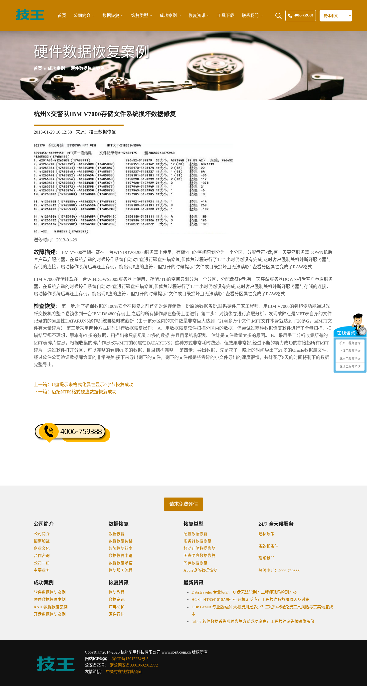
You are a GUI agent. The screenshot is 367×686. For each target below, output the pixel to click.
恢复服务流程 (121, 570)
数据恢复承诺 (121, 563)
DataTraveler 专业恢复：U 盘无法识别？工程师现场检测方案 (244, 592)
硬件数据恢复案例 (50, 599)
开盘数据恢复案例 (50, 614)
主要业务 (42, 570)
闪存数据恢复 (195, 563)
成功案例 (168, 15)
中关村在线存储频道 (124, 672)
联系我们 (250, 15)
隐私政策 (266, 534)
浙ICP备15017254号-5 (130, 659)
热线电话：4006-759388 (279, 570)
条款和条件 (268, 546)
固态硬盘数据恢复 (199, 555)
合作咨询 (42, 555)
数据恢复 (110, 15)
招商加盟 (42, 541)
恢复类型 (139, 15)
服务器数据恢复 (197, 541)
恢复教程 (117, 592)
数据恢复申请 (121, 555)
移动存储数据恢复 (199, 548)
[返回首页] (30, 19)
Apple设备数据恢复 (200, 570)
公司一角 (42, 563)
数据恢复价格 (121, 541)
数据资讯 (117, 599)
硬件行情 (117, 614)
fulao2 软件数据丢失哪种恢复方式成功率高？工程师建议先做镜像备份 (252, 621)
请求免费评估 (183, 504)
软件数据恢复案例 (50, 592)
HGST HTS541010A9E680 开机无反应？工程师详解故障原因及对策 (250, 599)
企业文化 (42, 548)
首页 (62, 15)
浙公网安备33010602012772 (134, 665)
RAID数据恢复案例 (51, 607)
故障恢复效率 (121, 548)
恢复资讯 (196, 15)
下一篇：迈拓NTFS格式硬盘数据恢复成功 (75, 391)
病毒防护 (117, 607)
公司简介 (82, 15)
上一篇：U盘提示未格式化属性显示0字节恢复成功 (84, 384)
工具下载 (225, 15)
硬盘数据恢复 (195, 534)
